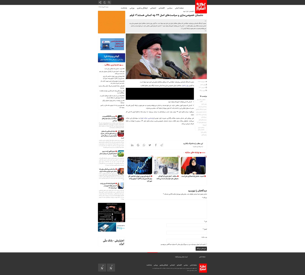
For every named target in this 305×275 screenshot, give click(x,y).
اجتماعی (153, 8)
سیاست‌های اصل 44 (201, 122)
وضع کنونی (203, 135)
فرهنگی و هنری (142, 8)
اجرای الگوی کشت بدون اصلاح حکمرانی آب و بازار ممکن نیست (108, 153)
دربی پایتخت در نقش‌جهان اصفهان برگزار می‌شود (113, 101)
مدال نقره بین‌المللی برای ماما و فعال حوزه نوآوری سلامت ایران (108, 170)
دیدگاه (204, 197)
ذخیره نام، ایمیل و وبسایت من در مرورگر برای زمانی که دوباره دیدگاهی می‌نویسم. (182, 244)
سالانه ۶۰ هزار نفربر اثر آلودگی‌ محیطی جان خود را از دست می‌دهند (167, 177)
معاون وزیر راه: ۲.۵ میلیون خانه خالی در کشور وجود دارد (112, 106)
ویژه (184, 11)
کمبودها (204, 125)
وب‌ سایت (204, 237)
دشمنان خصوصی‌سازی (201, 112)
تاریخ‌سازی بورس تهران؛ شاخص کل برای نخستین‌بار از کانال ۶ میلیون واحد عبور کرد (140, 178)
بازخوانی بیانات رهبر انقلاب (201, 100)
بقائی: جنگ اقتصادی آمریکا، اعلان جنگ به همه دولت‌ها (111, 87)
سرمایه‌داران (203, 117)
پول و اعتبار (203, 85)
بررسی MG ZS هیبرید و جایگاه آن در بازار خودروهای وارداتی (109, 118)
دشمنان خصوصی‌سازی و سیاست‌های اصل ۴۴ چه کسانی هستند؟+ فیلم (166, 15)
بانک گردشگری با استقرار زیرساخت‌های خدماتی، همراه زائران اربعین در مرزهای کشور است (112, 134)
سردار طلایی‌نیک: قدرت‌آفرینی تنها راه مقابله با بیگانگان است (112, 92)
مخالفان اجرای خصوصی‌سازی (201, 129)
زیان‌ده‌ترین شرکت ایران (201, 115)
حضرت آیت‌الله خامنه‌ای (201, 109)
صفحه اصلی (179, 8)
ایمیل (205, 229)
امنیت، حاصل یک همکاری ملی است (192, 176)
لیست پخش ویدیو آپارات (181, 257)
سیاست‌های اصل (202, 120)
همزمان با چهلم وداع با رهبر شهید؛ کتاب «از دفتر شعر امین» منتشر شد (112, 82)
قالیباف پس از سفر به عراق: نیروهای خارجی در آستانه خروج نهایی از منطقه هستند (112, 97)
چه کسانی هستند (202, 107)
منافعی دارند (203, 132)
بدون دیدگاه (202, 90)
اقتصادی (162, 8)
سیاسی (169, 8)
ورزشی (132, 8)
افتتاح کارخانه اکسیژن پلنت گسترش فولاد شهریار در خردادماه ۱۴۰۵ (108, 185)
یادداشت (124, 8)
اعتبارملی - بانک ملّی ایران (113, 242)
